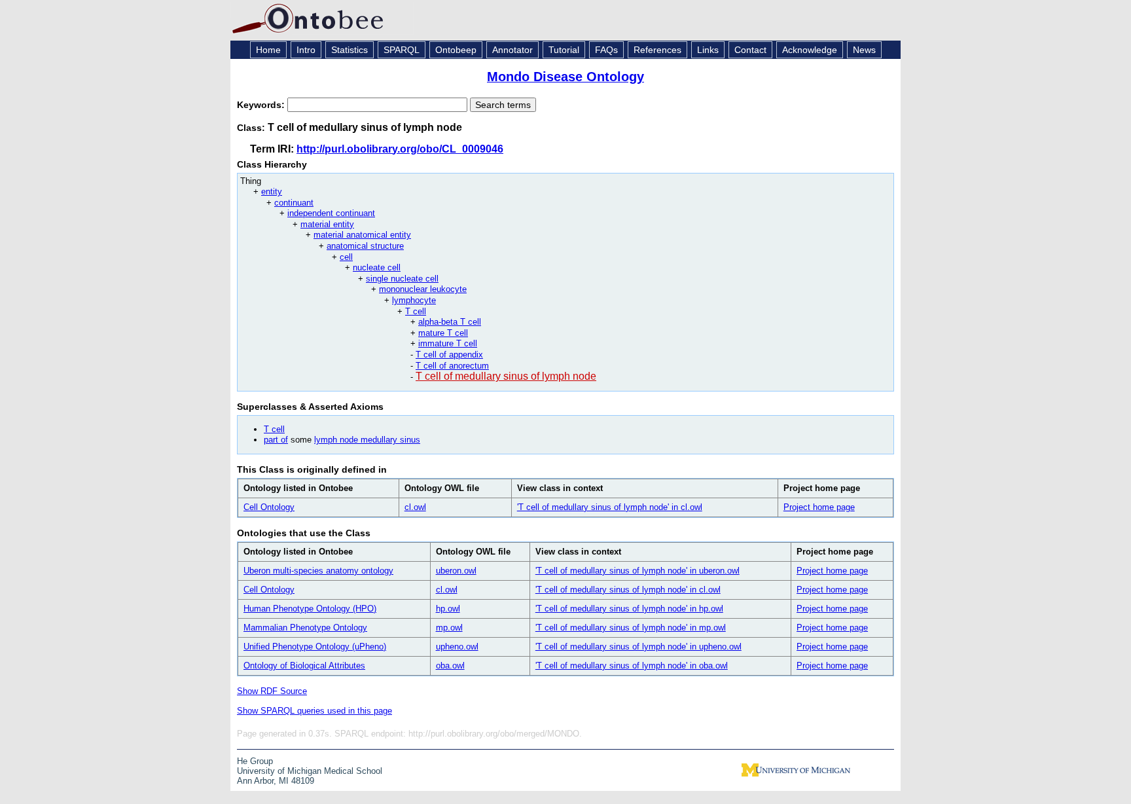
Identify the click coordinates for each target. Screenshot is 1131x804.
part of (276, 440)
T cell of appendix (449, 354)
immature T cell (447, 343)
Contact (750, 50)
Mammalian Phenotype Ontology (305, 627)
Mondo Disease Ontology (565, 76)
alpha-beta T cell (449, 322)
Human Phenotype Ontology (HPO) (309, 608)
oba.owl (450, 665)
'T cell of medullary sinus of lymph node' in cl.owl (609, 507)
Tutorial (563, 50)
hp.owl (448, 608)
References (657, 50)
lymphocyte (414, 300)
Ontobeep (455, 50)
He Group (255, 761)
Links (708, 50)
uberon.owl (456, 571)
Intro (305, 50)
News (864, 50)
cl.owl (415, 507)
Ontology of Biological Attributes (304, 665)
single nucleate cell (402, 278)
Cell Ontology (269, 507)
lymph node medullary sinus (367, 440)
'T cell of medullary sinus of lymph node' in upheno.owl (638, 646)
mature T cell (443, 333)
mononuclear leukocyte (423, 289)
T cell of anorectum (452, 366)
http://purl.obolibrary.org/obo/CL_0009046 (399, 149)
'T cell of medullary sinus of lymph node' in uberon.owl (637, 571)
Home (268, 50)
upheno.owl (457, 646)
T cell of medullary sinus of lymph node (506, 376)
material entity (327, 224)
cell (346, 257)
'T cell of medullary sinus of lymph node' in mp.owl (630, 627)
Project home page (819, 507)
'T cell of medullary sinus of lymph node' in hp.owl (629, 608)
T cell (415, 311)
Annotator (512, 50)
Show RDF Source (272, 691)
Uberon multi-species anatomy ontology (318, 571)
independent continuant (331, 213)
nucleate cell (377, 267)
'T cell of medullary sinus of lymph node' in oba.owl (631, 665)
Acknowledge (809, 50)
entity (271, 191)
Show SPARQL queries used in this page (314, 711)
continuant (294, 203)
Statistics (349, 50)
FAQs (606, 50)
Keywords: (262, 105)
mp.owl (449, 627)
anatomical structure (365, 246)
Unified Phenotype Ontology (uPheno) (314, 646)
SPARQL (402, 50)
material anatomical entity (362, 235)
